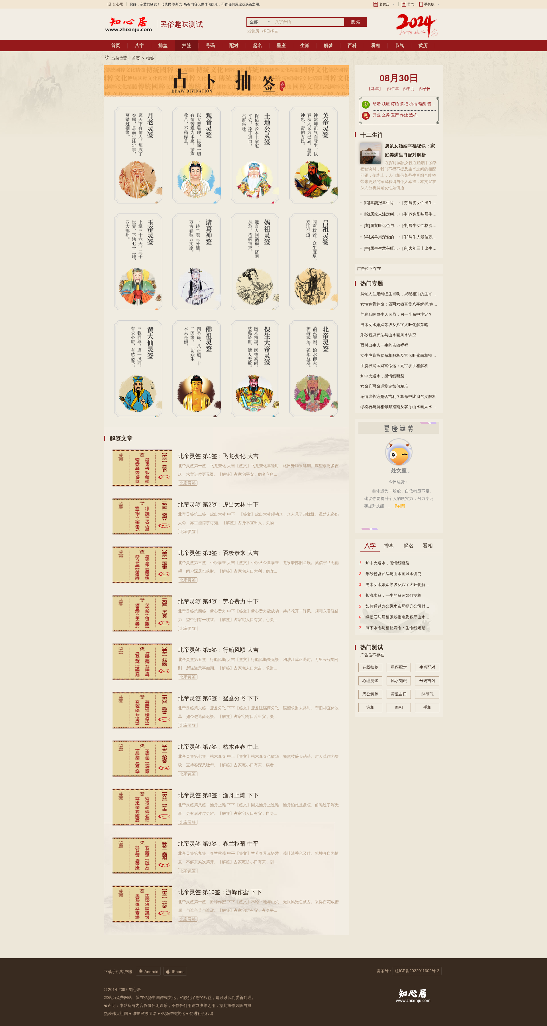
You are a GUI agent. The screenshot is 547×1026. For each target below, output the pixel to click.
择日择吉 (270, 31)
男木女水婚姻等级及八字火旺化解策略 (394, 324)
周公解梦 (370, 694)
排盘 (163, 45)
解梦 (328, 45)
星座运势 (399, 428)
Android (148, 971)
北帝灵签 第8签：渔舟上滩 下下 (218, 795)
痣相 (370, 707)
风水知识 (399, 680)
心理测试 (370, 680)
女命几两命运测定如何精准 (384, 386)
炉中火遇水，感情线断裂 (382, 376)
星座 (281, 45)
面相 (399, 707)
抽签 (186, 45)
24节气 (427, 694)
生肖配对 (427, 667)
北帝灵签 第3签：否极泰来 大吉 (218, 553)
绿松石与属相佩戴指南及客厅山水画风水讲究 (398, 406)
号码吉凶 (427, 680)
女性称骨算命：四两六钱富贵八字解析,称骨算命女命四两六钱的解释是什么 (398, 304)
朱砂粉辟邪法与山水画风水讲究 (388, 335)
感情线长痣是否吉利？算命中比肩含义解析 (398, 396)
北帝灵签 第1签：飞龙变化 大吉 (218, 456)
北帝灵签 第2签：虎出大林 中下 (218, 504)
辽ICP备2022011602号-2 (417, 970)
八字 (139, 45)
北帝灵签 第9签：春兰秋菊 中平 (218, 843)
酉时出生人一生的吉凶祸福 (384, 345)
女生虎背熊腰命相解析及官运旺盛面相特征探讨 (398, 355)
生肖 (304, 45)
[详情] (400, 506)
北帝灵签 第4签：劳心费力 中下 (218, 601)
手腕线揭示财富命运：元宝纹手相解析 (394, 365)
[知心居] (128, 24)
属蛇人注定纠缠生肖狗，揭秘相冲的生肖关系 (398, 294)
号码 (210, 45)
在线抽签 (370, 667)
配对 (233, 45)
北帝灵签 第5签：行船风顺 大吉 (218, 650)
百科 (352, 45)
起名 (257, 45)
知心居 (118, 4)
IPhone (175, 971)
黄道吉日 (399, 694)
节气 (410, 4)
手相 (427, 707)
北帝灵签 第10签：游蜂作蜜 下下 (220, 892)
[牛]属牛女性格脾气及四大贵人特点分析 (437, 225)
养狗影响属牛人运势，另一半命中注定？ (396, 314)
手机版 (429, 4)
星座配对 (399, 667)
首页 (115, 45)
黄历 (423, 45)
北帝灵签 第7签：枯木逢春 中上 (218, 747)
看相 (375, 45)
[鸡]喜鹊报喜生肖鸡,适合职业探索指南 (397, 202)
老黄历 (384, 4)
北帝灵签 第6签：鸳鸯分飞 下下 (218, 698)
